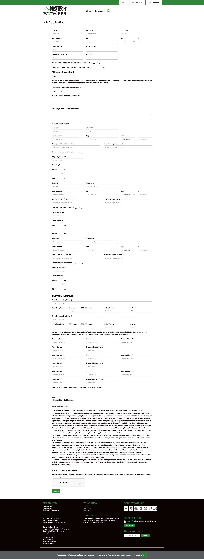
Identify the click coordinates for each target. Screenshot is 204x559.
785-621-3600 (48, 543)
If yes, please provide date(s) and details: (66, 95)
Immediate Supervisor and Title (114, 144)
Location (89, 54)
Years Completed (58, 308)
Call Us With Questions (51, 510)
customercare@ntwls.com (56, 522)
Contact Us (50, 515)
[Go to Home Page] (60, 11)
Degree (90, 308)
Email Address (91, 46)
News (85, 506)
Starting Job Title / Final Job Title (63, 144)
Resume (54, 397)
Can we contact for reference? (62, 152)
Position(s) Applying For (60, 54)
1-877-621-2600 (55, 518)
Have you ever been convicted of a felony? (67, 87)
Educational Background (62, 296)
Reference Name (57, 339)
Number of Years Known (94, 347)
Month (54, 170)
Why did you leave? (59, 157)
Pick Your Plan (47, 506)
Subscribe (129, 525)
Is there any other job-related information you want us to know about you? (78, 387)
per (104, 67)
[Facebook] (126, 508)
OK (144, 555)
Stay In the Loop (133, 517)
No (100, 63)
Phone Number (57, 46)
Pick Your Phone (48, 508)
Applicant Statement (60, 406)
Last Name (124, 30)
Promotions (87, 508)
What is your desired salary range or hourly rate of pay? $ (71, 67)
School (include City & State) (62, 300)
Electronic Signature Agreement (65, 470)
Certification (110, 308)
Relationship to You (127, 339)
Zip (139, 38)
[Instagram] (140, 508)
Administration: (48, 537)
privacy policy (120, 555)
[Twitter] (131, 508)
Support (99, 10)
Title (87, 339)
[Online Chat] (155, 508)
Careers (86, 510)
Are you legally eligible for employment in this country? (71, 62)
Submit (56, 491)
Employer (55, 128)
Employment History (60, 124)
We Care (88, 515)
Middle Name (91, 30)
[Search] (108, 11)
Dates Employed (57, 165)
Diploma (74, 308)
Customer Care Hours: (50, 527)
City (87, 38)
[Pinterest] (150, 508)
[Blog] (145, 508)
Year (65, 170)
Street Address (57, 38)
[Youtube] (136, 508)
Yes (94, 63)
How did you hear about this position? (65, 108)
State (122, 38)
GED (82, 308)
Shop (88, 10)
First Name (55, 30)
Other (134, 308)
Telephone (90, 128)
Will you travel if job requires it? (63, 72)
